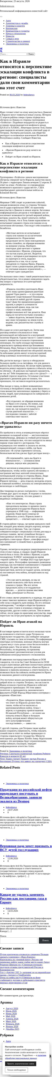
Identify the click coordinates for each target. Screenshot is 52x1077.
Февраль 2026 (12, 1024)
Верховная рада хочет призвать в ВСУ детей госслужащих (26, 848)
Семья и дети (12, 38)
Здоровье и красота (15, 26)
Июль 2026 (11, 1011)
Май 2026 (10, 1016)
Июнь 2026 (11, 1013)
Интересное (11, 28)
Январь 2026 (12, 1026)
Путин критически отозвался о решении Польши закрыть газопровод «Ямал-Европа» (24, 955)
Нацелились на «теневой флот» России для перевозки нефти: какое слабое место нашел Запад (25, 960)
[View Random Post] (1, 48)
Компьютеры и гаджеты (17, 31)
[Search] (1, 51)
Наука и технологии (16, 33)
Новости (10, 36)
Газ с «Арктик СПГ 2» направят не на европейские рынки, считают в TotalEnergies (25, 973)
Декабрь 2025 (12, 1029)
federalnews (28, 95)
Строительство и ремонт (18, 41)
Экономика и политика (17, 44)
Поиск (3, 936)
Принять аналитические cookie (20, 1064)
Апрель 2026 (12, 1019)
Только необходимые (16, 1070)
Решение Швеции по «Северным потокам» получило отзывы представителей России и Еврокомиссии (21, 967)
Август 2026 (12, 1008)
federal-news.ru (7, 6)
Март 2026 (11, 1021)
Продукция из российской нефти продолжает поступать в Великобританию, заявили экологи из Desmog (26, 795)
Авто (8, 20)
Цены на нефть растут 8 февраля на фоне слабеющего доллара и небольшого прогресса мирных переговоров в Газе (22, 980)
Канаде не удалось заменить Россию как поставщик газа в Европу (23, 898)
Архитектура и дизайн (17, 23)
